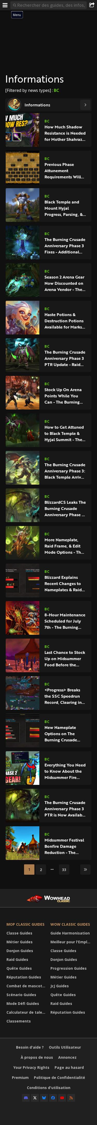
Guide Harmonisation (70, 933)
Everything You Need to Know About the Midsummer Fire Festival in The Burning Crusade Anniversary (65, 771)
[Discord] (26, 1098)
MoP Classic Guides (25, 924)
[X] (35, 1098)
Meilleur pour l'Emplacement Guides (71, 941)
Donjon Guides (19, 950)
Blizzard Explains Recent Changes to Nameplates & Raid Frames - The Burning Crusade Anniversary (65, 583)
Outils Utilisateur (65, 1047)
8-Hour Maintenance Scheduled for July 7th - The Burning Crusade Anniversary (64, 621)
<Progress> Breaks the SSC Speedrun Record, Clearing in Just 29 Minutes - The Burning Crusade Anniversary (65, 696)
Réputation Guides (23, 977)
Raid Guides (17, 959)
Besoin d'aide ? (30, 1047)
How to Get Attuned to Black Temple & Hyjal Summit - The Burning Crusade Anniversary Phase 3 (64, 433)
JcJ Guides (59, 985)
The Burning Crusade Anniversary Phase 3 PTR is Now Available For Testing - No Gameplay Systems (65, 808)
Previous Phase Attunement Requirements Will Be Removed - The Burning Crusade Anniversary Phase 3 (64, 170)
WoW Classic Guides (70, 924)
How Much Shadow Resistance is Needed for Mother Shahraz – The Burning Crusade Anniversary (65, 133)
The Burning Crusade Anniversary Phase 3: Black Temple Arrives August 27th (64, 471)
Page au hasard (69, 1067)
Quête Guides (19, 968)
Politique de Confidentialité (59, 1077)
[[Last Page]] (85, 869)
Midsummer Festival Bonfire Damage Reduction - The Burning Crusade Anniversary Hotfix (64, 846)
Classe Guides (19, 933)
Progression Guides (68, 968)
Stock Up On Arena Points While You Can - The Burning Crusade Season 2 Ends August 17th (63, 395)
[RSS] (71, 1098)
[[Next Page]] (85, 105)
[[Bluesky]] (44, 1098)
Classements (18, 1021)
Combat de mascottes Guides (27, 985)
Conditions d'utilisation (48, 1087)
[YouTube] (62, 1098)
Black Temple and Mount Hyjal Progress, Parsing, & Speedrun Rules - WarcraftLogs (63, 208)
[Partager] (92, 5)
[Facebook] (53, 1098)
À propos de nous (37, 1057)
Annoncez (67, 1057)
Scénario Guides (21, 994)
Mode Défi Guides (22, 1003)
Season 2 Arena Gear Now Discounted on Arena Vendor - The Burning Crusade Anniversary (64, 283)
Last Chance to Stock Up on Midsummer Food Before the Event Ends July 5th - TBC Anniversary (64, 658)
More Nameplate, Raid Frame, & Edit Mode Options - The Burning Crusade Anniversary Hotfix (63, 546)
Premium (20, 1077)
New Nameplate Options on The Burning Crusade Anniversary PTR (60, 733)
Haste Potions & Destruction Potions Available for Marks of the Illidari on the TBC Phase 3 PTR (64, 320)
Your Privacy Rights (31, 1067)
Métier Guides (19, 941)
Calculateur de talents (27, 1012)
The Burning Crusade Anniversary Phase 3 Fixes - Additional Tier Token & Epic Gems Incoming (64, 245)
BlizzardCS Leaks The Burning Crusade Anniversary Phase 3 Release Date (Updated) (65, 508)
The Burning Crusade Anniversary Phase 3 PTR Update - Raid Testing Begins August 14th (64, 358)
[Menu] (5, 5)
